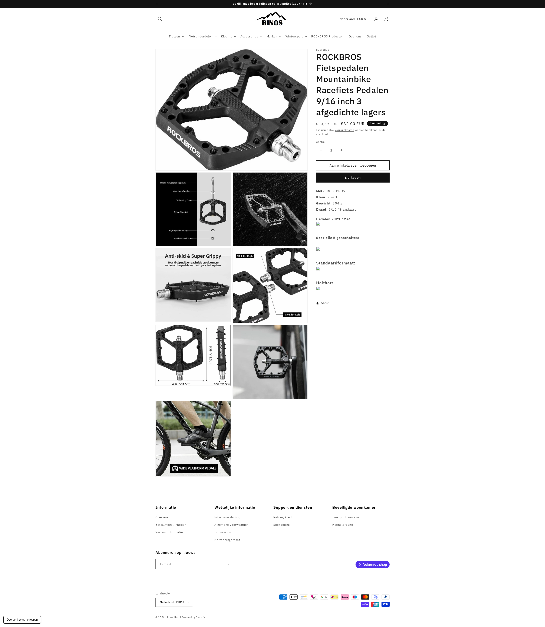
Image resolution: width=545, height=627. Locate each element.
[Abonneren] (227, 564)
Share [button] (325, 303)
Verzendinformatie (169, 532)
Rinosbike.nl (173, 617)
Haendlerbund (342, 525)
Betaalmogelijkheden (170, 525)
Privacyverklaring (226, 517)
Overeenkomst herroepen (22, 619)
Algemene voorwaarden (231, 525)
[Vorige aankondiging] (157, 4)
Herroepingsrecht (227, 540)
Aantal (320, 142)
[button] (160, 19)
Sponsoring (281, 525)
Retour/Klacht (283, 517)
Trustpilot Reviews (346, 517)
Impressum (222, 532)
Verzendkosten (344, 129)
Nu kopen (353, 178)
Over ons (161, 517)
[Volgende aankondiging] (388, 4)
